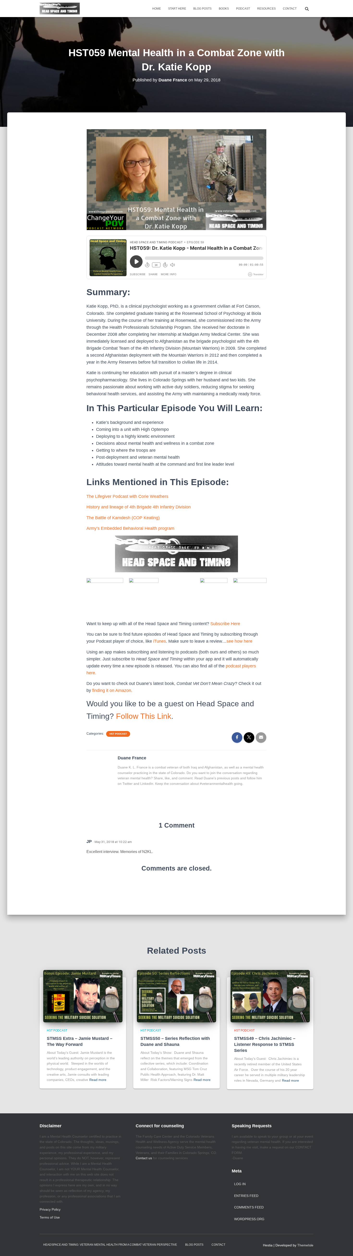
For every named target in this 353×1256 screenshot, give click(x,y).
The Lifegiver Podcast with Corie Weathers (127, 496)
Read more (97, 1080)
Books (224, 8)
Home (156, 8)
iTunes (159, 641)
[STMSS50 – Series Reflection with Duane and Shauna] (176, 996)
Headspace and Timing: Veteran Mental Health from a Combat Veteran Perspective (110, 1244)
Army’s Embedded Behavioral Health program (130, 528)
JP (89, 841)
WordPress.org (249, 1219)
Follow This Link (143, 716)
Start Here (177, 8)
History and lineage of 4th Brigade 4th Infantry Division (138, 507)
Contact (290, 8)
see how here (239, 641)
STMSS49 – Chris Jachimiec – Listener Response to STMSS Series (264, 1044)
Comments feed (249, 1207)
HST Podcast (118, 733)
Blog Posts (202, 8)
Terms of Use (50, 1217)
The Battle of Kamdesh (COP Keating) (123, 517)
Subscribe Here (225, 623)
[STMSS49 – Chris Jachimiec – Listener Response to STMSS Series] (270, 996)
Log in (240, 1184)
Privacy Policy (50, 1209)
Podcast (243, 8)
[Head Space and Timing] (59, 9)
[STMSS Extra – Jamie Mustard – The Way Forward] (82, 996)
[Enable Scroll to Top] (343, 1246)
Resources (266, 8)
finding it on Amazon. (112, 690)
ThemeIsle (305, 1245)
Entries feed (246, 1196)
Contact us (144, 1158)
